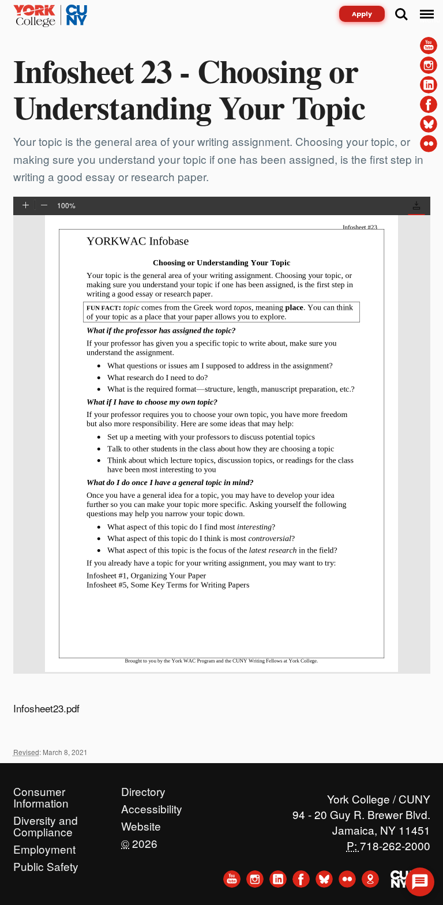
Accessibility (151, 806)
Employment (44, 846)
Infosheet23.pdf (46, 708)
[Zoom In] (25, 206)
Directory (143, 788)
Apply (362, 13)
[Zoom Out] (44, 206)
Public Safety (45, 863)
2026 (139, 840)
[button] (416, 207)
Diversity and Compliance (45, 817)
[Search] (401, 14)
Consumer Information (41, 788)
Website (141, 823)
